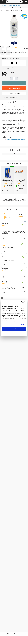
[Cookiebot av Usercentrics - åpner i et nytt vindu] (20, 302)
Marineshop (4, 5)
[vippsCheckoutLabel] (14, 88)
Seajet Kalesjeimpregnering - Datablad (16, 139)
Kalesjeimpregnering (15, 7)
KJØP (14, 83)
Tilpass (13, 333)
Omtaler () (19, 11)
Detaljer (22, 324)
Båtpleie (10, 5)
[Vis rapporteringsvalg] (24, 238)
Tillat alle (14, 328)
